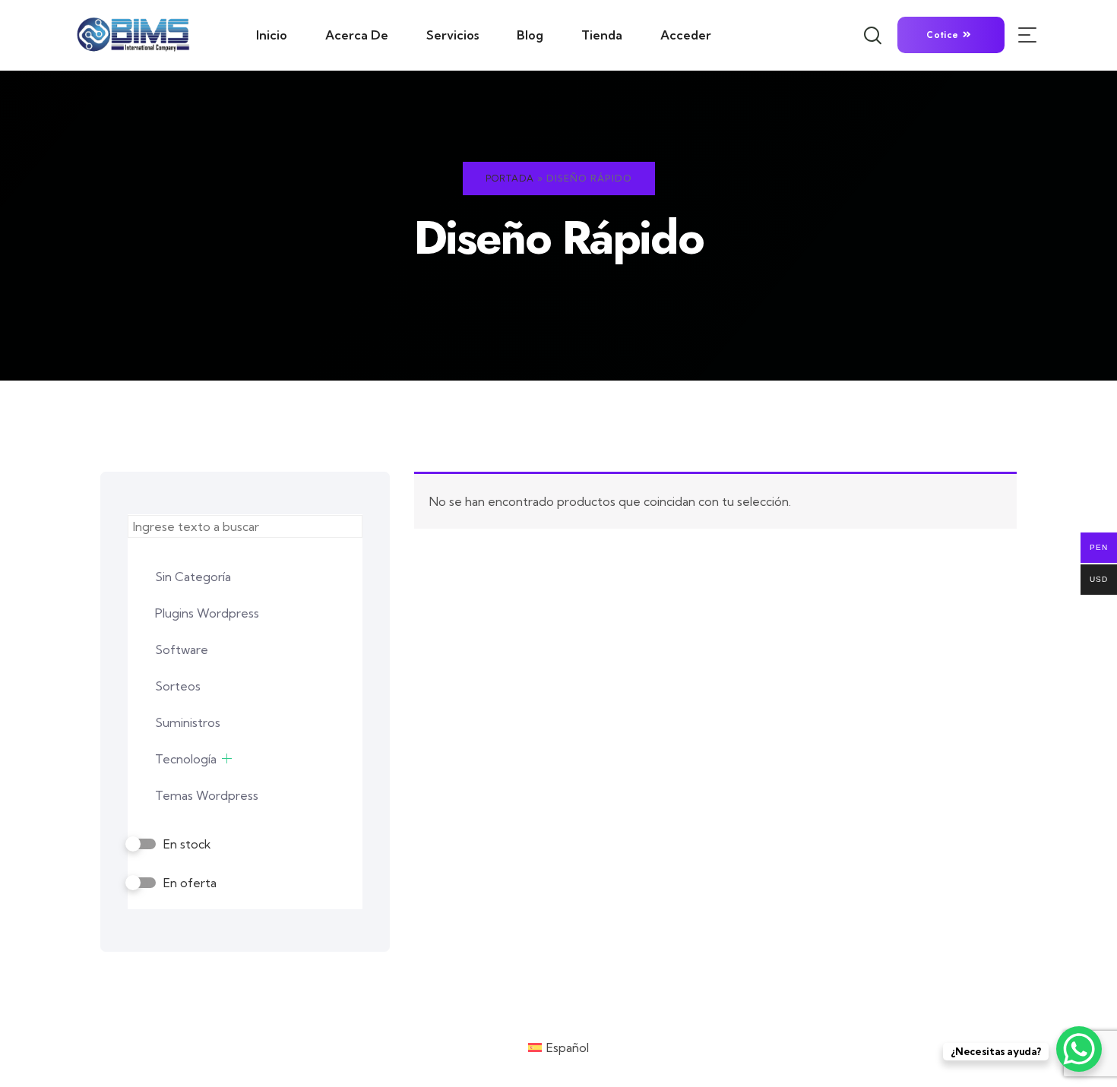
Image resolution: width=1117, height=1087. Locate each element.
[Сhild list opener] (227, 758)
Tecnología (186, 758)
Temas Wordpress (206, 795)
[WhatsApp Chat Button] (1079, 1049)
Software (181, 649)
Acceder (685, 35)
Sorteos (178, 686)
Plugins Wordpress (207, 613)
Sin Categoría (193, 576)
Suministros (187, 722)
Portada (510, 178)
